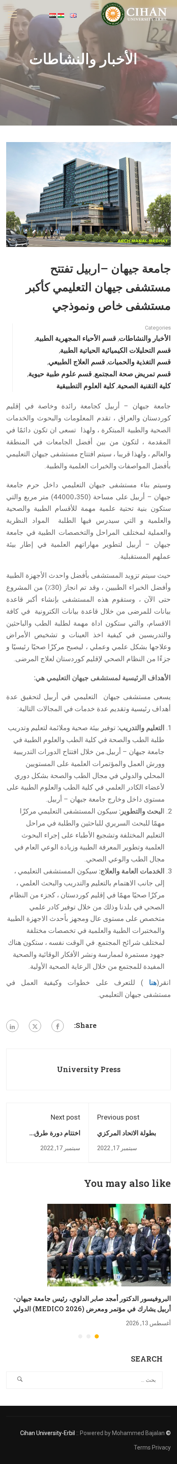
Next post (65, 1117)
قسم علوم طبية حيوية (60, 373)
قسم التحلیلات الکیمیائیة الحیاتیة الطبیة (115, 350)
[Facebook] (57, 1026)
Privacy (161, 1447)
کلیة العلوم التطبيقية (85, 385)
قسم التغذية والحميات (139, 361)
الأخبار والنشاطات (145, 338)
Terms (142, 1447)
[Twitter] (35, 1026)
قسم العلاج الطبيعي (77, 361)
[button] (97, 1336)
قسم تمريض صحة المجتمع (133, 373)
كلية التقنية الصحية (144, 385)
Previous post (118, 1117)
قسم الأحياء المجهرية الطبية (76, 338)
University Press (89, 1069)
